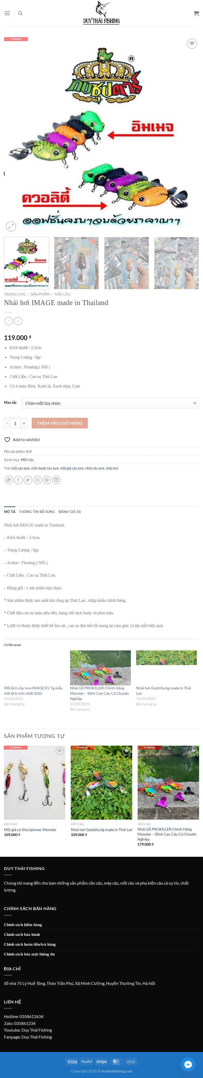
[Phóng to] (11, 226)
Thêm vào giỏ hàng (60, 423)
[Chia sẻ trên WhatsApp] (8, 480)
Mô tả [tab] (9, 512)
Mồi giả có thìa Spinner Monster (30, 829)
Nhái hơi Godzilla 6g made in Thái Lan (101, 829)
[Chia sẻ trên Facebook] (18, 480)
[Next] (188, 135)
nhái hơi (112, 468)
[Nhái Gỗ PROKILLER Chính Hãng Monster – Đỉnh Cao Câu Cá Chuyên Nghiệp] (100, 667)
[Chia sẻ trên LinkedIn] (56, 480)
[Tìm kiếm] (20, 13)
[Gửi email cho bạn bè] (37, 480)
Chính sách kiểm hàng (23, 925)
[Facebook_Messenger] (188, 1064)
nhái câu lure (94, 468)
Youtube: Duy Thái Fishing (28, 1029)
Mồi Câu (63, 294)
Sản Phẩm (40, 294)
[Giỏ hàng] (196, 13)
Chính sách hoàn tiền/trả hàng (30, 944)
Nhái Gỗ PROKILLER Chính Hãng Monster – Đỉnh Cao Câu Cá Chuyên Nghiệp (99, 693)
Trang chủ (15, 294)
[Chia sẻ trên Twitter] (28, 480)
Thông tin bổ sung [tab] (37, 512)
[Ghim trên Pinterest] (47, 480)
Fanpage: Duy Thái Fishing (28, 1036)
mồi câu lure (20, 468)
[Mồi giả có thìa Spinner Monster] (35, 783)
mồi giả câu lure (72, 468)
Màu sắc (10, 403)
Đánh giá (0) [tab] (70, 512)
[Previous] (14, 135)
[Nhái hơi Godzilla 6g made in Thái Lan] (166, 667)
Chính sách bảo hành (22, 934)
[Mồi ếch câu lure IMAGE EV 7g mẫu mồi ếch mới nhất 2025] (34, 667)
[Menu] (7, 13)
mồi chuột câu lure (45, 468)
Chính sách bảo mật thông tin (29, 954)
